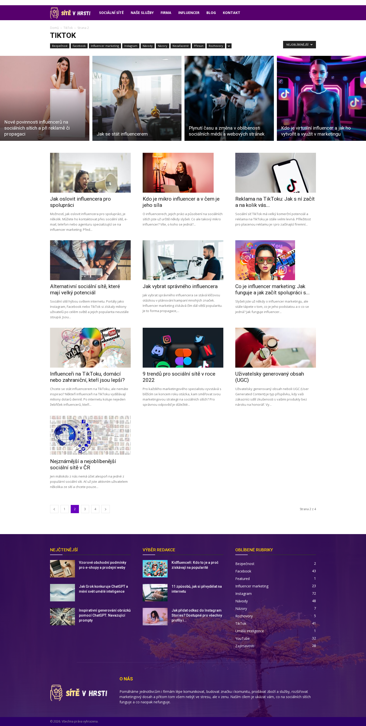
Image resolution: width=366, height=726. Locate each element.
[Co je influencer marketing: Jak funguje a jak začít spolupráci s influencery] (275, 260)
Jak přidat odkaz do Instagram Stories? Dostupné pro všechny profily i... (197, 615)
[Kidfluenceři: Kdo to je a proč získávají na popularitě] (155, 568)
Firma (166, 12)
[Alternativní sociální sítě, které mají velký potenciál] (90, 260)
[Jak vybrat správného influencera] (183, 260)
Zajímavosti (244, 646)
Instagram (130, 46)
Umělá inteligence (249, 631)
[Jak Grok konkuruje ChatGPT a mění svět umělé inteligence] (62, 592)
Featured (242, 578)
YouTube (242, 638)
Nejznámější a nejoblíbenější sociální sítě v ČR (83, 464)
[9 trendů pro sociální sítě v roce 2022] (183, 348)
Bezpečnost (59, 46)
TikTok (68, 28)
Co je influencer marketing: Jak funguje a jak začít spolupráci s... (272, 289)
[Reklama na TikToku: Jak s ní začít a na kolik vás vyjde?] (275, 173)
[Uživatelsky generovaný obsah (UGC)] (275, 348)
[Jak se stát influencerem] (137, 98)
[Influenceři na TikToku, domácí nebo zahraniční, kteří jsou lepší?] (90, 348)
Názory (162, 46)
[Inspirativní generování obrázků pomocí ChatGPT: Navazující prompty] (62, 616)
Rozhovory (216, 46)
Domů (54, 28)
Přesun (198, 46)
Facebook (79, 46)
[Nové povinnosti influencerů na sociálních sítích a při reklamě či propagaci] (44, 98)
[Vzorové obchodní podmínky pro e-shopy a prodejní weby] (62, 568)
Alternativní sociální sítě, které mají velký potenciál (85, 289)
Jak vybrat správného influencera (180, 286)
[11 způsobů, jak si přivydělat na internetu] (155, 592)
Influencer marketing (105, 46)
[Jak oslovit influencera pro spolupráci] (90, 173)
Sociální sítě (111, 12)
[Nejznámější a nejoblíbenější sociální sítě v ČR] (90, 435)
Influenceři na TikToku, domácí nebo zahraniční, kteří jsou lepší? (87, 377)
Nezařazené (181, 46)
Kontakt (231, 12)
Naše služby (142, 12)
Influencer (188, 12)
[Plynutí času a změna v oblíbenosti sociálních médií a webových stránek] (229, 98)
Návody (148, 46)
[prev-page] (54, 509)
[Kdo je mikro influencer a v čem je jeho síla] (183, 173)
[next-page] (105, 509)
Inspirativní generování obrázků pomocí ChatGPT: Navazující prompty (105, 615)
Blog (211, 12)
